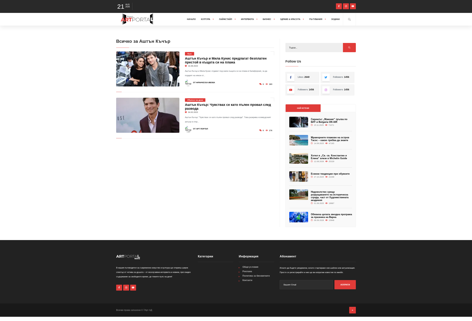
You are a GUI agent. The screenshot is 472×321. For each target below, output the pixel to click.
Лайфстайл (226, 19)
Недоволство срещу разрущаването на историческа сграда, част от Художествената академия (329, 196)
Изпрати (345, 285)
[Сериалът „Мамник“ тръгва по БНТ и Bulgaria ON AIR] (298, 122)
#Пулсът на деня (195, 100)
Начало (191, 19)
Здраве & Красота (290, 19)
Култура (206, 19)
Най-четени (303, 108)
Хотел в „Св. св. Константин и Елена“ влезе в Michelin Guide (329, 157)
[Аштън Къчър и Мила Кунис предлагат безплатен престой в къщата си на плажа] (147, 68)
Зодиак (335, 19)
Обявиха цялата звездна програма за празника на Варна (331, 215)
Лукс (189, 54)
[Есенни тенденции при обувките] (298, 176)
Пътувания (316, 19)
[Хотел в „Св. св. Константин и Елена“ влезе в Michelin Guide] (298, 158)
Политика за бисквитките (256, 276)
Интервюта (247, 19)
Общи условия (250, 267)
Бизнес (267, 19)
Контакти (247, 280)
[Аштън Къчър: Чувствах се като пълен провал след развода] (147, 115)
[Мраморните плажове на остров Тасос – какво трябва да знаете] (298, 140)
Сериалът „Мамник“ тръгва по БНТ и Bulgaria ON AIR (329, 120)
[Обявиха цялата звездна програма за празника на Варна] (298, 217)
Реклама (247, 271)
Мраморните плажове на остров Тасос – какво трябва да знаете (330, 139)
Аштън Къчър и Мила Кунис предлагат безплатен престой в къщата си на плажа (226, 60)
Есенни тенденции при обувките (330, 173)
